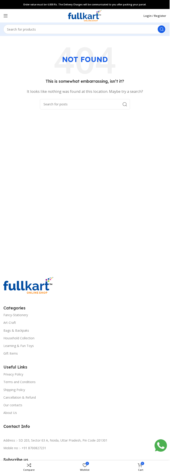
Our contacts (12, 405)
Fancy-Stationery (15, 315)
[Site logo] (85, 15)
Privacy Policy (13, 374)
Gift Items (10, 353)
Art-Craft (9, 322)
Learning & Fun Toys (18, 346)
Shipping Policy (14, 390)
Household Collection (18, 338)
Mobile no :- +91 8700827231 (24, 448)
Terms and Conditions (19, 382)
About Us (10, 413)
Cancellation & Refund (19, 397)
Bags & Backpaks (16, 330)
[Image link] (28, 285)
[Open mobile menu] (5, 15)
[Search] (161, 29)
